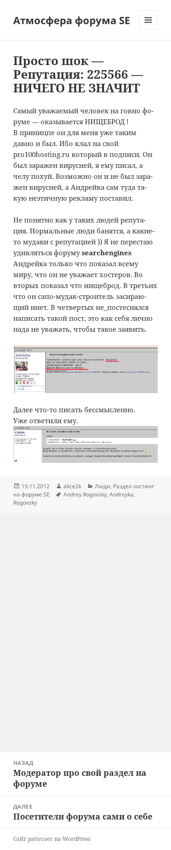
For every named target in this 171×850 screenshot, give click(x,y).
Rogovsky (25, 502)
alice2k (72, 486)
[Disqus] (85, 627)
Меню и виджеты (148, 29)
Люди (102, 486)
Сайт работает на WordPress (51, 839)
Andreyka (121, 494)
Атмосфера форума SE (71, 20)
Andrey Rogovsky (85, 494)
